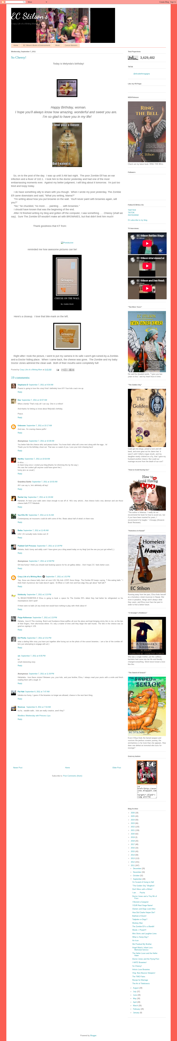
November (137, 872)
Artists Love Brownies (141, 969)
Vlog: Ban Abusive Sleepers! (143, 973)
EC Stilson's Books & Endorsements (36, 45)
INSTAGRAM (133, 215)
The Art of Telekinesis (141, 983)
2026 (133, 813)
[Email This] (62, 369)
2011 (133, 865)
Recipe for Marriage (140, 980)
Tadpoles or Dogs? (139, 919)
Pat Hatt (21, 692)
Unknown (22, 426)
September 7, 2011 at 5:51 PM (39, 638)
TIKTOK (131, 213)
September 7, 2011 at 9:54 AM (41, 385)
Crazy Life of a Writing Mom (30, 577)
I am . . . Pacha (138, 893)
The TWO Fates (138, 977)
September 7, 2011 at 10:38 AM (41, 441)
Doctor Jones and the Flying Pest (145, 959)
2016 (133, 848)
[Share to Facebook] (70, 369)
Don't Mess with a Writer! (142, 889)
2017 (133, 844)
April (135, 1002)
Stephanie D (23, 385)
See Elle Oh (23, 515)
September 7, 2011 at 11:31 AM (41, 515)
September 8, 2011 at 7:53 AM (38, 707)
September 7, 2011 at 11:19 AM (40, 497)
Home (16, 45)
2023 (133, 823)
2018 (133, 841)
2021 (133, 830)
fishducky (22, 594)
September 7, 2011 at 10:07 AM (34, 400)
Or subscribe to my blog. (138, 220)
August (136, 988)
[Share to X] (68, 369)
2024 (133, 820)
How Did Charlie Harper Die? (143, 912)
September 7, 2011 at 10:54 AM (37, 459)
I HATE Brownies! (139, 962)
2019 (133, 837)
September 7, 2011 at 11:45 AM (36, 530)
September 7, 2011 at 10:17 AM (39, 426)
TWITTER (132, 210)
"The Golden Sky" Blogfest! (143, 886)
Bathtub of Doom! (139, 916)
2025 (133, 816)
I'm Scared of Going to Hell (143, 882)
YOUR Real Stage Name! (142, 905)
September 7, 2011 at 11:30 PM (41, 674)
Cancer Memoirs (71, 45)
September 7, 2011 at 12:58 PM (41, 561)
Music (57, 45)
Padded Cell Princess (27, 546)
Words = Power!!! (139, 930)
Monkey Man (137, 923)
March (136, 1006)
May (135, 998)
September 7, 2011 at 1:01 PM (58, 577)
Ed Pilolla (22, 638)
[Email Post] (58, 370)
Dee (19, 400)
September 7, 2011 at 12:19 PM (49, 546)
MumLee (22, 707)
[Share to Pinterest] (73, 369)
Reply (20, 392)
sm (19, 656)
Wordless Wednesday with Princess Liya (34, 716)
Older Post (116, 768)
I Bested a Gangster (140, 902)
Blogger (93, 1035)
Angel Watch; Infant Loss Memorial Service (142, 949)
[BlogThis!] (65, 369)
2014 (133, 855)
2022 (133, 827)
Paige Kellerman (25, 617)
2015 (133, 851)
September (137, 879)
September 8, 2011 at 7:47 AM (37, 692)
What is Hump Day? (140, 937)
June (135, 995)
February (137, 1009)
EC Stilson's (29, 16)
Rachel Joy (22, 497)
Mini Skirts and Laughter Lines (144, 934)
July (135, 992)
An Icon (135, 940)
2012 (133, 862)
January (136, 1013)
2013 (133, 858)
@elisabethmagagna (141, 74)
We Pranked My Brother (142, 944)
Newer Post (17, 768)
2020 (133, 834)
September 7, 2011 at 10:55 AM (44, 482)
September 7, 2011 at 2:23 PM (39, 594)
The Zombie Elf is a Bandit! (143, 926)
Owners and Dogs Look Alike (143, 909)
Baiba (20, 530)
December (137, 868)
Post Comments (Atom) (72, 776)
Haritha (21, 459)
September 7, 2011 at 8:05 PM (33, 656)
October (136, 876)
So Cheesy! (137, 966)
